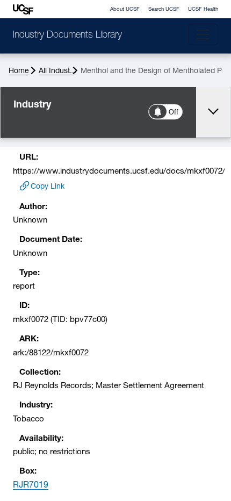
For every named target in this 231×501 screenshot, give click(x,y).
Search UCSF (163, 9)
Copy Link (47, 187)
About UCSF (125, 9)
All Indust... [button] (57, 71)
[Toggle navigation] (203, 34)
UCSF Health (203, 9)
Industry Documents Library (67, 35)
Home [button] (19, 71)
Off (174, 112)
